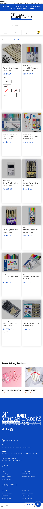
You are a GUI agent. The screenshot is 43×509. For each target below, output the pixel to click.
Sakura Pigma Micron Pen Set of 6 (11, 230)
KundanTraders (28, 70)
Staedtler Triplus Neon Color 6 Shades (31, 230)
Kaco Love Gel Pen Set (11, 390)
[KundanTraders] (21, 17)
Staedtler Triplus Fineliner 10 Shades (31, 276)
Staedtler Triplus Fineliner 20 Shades (11, 136)
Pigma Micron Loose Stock (11, 68)
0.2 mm (15, 90)
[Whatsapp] (7, 429)
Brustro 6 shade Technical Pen (11, 323)
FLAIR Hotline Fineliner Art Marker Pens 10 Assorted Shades (31, 136)
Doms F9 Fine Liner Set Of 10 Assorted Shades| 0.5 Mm (31, 68)
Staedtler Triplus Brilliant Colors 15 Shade (11, 276)
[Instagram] (11, 429)
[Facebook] (3, 429)
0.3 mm (7, 94)
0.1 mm (6, 90)
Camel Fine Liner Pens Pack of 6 (11, 183)
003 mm (7, 81)
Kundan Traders (7, 70)
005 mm (7, 85)
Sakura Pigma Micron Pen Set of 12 (31, 183)
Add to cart (32, 80)
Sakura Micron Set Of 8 (31, 323)
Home (4, 39)
